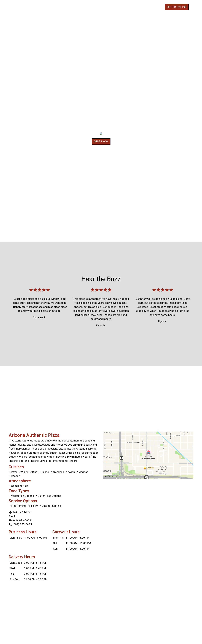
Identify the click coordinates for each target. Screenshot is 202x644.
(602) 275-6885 (22, 524)
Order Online (177, 7)
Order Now (101, 141)
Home (157, 7)
